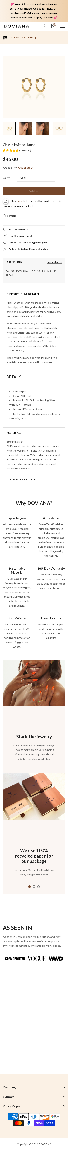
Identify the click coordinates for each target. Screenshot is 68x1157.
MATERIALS (14, 433)
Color (6, 177)
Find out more (54, 262)
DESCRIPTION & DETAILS (23, 294)
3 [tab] (38, 886)
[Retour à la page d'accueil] (5, 38)
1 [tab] (29, 886)
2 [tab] (34, 886)
